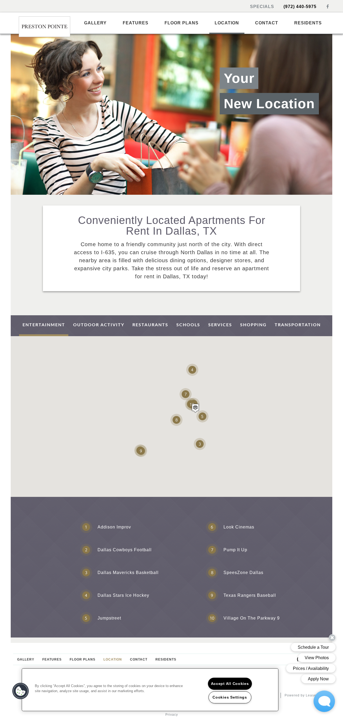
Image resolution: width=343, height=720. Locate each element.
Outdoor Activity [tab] (98, 325)
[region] (150, 689)
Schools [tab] (188, 325)
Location (227, 23)
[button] (195, 408)
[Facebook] (327, 6)
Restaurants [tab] (150, 325)
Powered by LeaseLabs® (306, 695)
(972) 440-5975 (301, 6)
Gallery (95, 23)
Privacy (171, 715)
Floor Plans (182, 23)
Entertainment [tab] (44, 325)
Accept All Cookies (230, 683)
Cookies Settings (229, 697)
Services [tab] (220, 325)
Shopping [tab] (253, 325)
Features (135, 23)
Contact (266, 23)
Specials (262, 6)
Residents (308, 23)
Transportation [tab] (298, 325)
